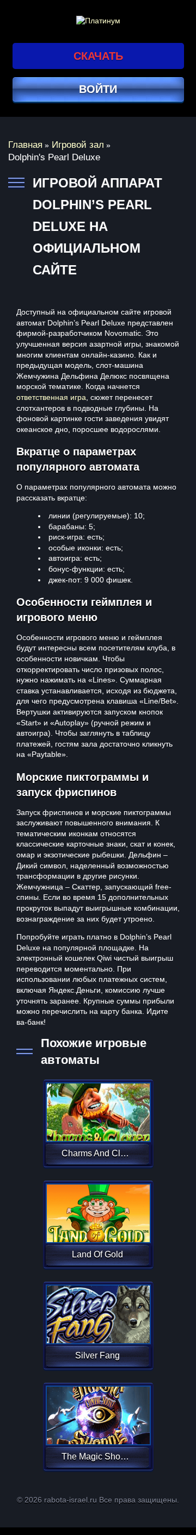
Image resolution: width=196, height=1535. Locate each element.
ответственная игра (51, 397)
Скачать (98, 56)
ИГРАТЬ (97, 1105)
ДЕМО (97, 1125)
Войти (98, 89)
